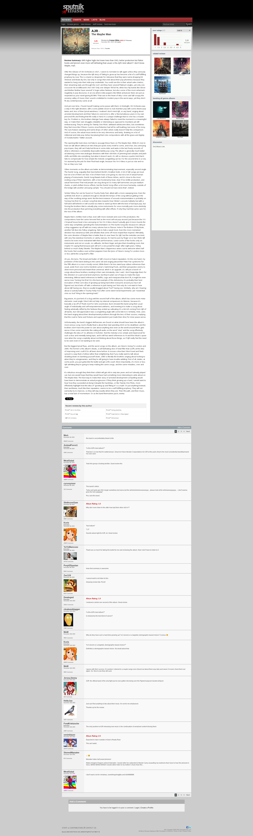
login (63, 24)
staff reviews (97, 24)
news (86, 20)
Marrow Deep (180, 118)
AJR (94, 31)
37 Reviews (127, 40)
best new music (110, 24)
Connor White (114, 40)
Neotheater (162, 93)
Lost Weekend (161, 118)
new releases (86, 24)
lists (94, 20)
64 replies (118, 42)
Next (188, 431)
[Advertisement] (171, 190)
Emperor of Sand (161, 137)
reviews (66, 20)
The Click (182, 75)
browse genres (73, 24)
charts (77, 20)
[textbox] (174, 24)
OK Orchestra (162, 75)
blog (102, 20)
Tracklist (107, 48)
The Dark (180, 137)
